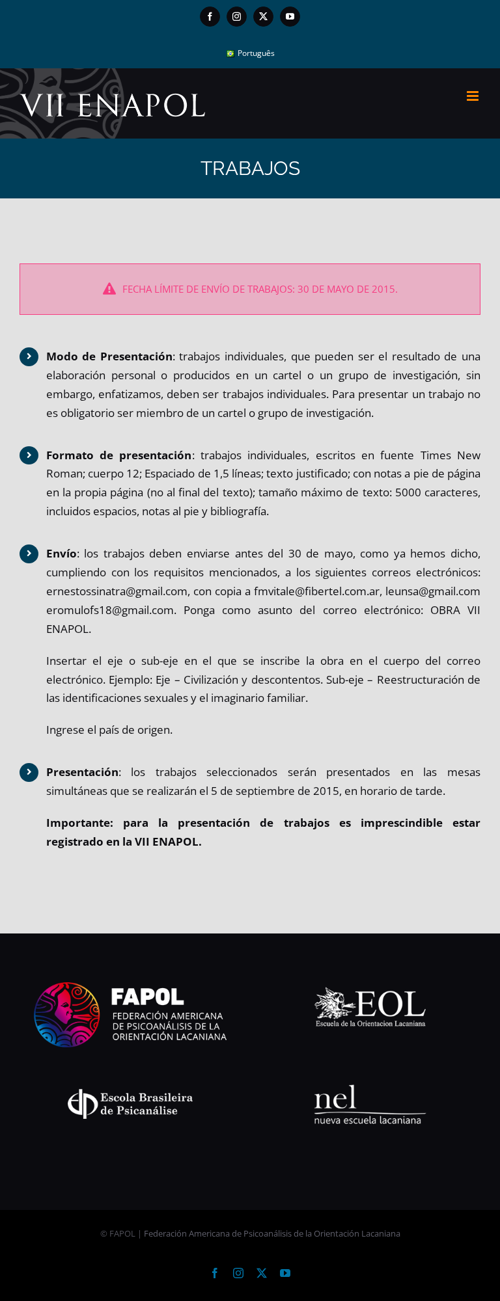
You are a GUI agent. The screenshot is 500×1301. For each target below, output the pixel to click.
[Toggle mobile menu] (473, 96)
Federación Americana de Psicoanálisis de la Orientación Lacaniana (272, 1233)
